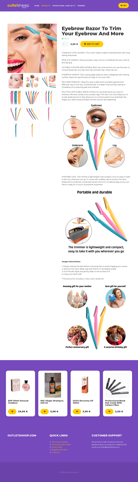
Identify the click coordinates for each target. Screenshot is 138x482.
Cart (124, 5)
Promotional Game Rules (61, 445)
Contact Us (56, 452)
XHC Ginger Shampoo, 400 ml (52, 402)
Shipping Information (60, 450)
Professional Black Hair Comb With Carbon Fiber (115, 403)
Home (36, 6)
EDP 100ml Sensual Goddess (18, 402)
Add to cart (93, 44)
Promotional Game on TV (64, 6)
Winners (81, 6)
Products (45, 6)
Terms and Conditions (60, 442)
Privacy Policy (57, 447)
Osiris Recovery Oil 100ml (83, 402)
